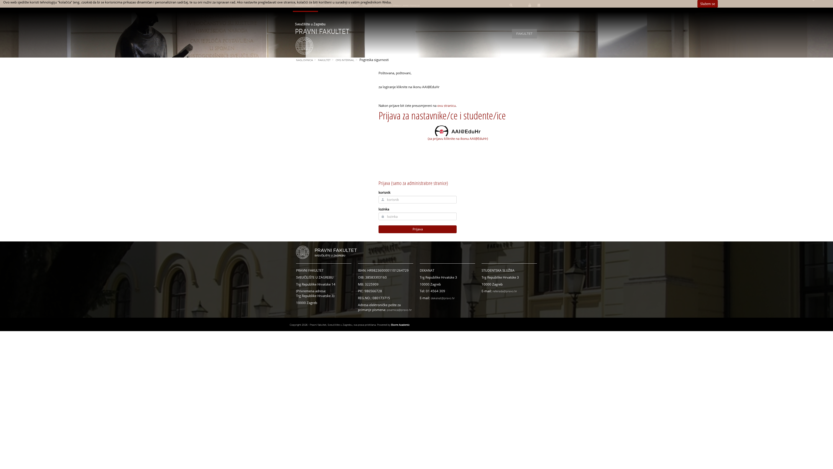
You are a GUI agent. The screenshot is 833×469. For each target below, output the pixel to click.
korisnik (384, 192)
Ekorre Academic (400, 324)
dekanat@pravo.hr (443, 298)
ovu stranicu (446, 105)
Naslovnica (304, 60)
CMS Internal (345, 60)
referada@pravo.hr (505, 291)
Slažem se (707, 4)
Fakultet (524, 33)
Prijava (418, 229)
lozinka (384, 209)
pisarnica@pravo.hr (399, 310)
